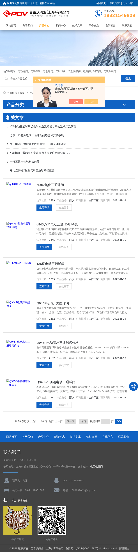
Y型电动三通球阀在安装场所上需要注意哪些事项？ (40, 152)
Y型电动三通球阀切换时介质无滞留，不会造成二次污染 (43, 126)
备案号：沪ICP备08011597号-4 (83, 548)
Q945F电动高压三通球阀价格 (57, 342)
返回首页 (101, 3)
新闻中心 (61, 25)
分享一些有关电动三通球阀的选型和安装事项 (37, 135)
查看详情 (44, 207)
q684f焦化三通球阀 (50, 185)
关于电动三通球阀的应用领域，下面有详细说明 (38, 144)
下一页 (70, 421)
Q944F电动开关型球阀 (52, 303)
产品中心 (44, 25)
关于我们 (28, 25)
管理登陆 (124, 548)
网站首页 (11, 25)
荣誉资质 (94, 25)
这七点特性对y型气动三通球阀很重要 (32, 170)
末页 (83, 421)
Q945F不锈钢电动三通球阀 (55, 382)
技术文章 (77, 25)
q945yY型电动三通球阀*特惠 (57, 224)
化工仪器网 (96, 466)
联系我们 (128, 3)
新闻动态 (59, 436)
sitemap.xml (110, 548)
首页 (22, 92)
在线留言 (115, 3)
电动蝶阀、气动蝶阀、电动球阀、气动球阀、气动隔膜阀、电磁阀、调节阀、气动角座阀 (67, 71)
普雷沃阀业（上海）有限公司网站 (36, 3)
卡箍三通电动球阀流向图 (25, 161)
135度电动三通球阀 (50, 264)
